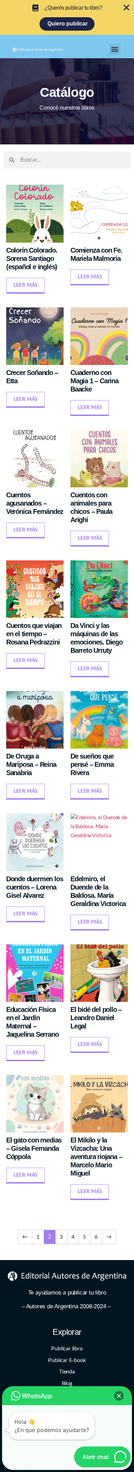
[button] (115, 49)
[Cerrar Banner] (126, 7)
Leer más (25, 285)
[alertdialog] (67, 17)
